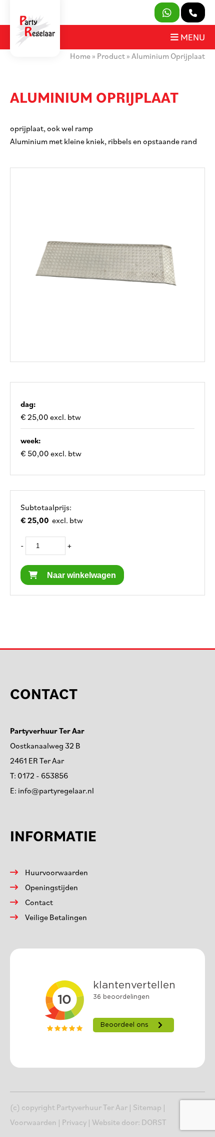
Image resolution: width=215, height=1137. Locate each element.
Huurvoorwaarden (56, 872)
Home (80, 56)
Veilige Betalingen (56, 917)
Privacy (74, 1122)
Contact (39, 902)
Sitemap (147, 1107)
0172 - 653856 (43, 775)
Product (111, 56)
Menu (191, 36)
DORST (154, 1122)
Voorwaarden (33, 1122)
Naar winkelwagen (80, 575)
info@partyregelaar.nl (56, 790)
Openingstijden (51, 887)
